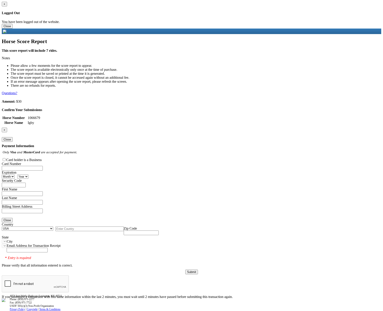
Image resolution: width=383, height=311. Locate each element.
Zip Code (130, 228)
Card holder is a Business (24, 160)
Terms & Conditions (50, 309)
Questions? (9, 93)
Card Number (11, 164)
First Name (9, 189)
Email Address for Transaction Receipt (34, 246)
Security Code (12, 180)
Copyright (32, 309)
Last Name (9, 198)
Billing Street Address (17, 206)
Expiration (9, 172)
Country (7, 224)
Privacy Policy (17, 309)
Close (7, 26)
